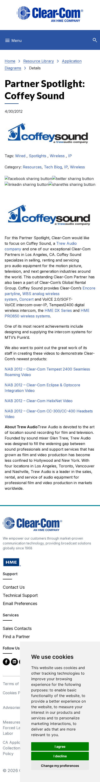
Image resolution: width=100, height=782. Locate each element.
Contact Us (14, 587)
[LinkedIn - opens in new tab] (14, 661)
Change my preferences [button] (60, 766)
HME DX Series (58, 310)
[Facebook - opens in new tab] (6, 661)
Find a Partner (16, 636)
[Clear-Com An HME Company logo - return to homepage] (32, 523)
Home (10, 61)
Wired (21, 155)
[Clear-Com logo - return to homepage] (50, 14)
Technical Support (20, 595)
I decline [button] (60, 756)
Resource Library (38, 61)
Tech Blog (53, 167)
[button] (95, 40)
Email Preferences (20, 603)
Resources (32, 167)
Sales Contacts (17, 628)
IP (70, 155)
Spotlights (38, 155)
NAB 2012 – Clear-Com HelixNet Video (39, 400)
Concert (26, 299)
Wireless (58, 155)
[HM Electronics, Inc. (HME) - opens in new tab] (12, 562)
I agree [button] (60, 746)
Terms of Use (15, 683)
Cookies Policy (16, 692)
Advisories (12, 707)
